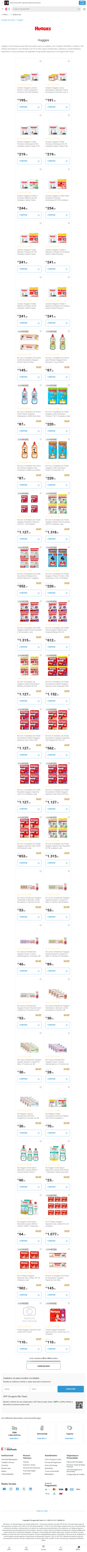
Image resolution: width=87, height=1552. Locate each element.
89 (49, 964)
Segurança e (72, 1456)
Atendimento (51, 1455)
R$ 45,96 (48, 1069)
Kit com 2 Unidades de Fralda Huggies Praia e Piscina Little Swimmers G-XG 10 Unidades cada (57, 576)
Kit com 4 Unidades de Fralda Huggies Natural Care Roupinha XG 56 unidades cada (57, 846)
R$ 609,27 (49, 745)
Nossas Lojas (6, 1468)
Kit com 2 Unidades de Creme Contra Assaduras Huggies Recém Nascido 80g (29, 360)
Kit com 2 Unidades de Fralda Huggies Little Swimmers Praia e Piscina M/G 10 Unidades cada (57, 468)
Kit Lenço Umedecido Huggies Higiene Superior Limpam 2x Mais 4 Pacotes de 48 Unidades (29, 1062)
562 (50, 748)
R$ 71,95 (20, 907)
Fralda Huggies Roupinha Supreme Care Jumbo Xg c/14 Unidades (57, 1332)
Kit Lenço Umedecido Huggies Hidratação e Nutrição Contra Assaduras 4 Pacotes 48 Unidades (57, 1008)
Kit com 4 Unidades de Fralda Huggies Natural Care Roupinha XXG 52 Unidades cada (57, 522)
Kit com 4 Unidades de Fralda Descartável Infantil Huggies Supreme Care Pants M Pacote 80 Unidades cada (57, 792)
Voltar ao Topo (42, 1511)
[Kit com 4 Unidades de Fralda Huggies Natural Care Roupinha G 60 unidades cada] (29, 612)
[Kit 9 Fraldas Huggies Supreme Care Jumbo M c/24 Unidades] (58, 1206)
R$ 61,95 (20, 961)
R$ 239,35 (49, 421)
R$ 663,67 (49, 637)
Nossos (27, 1456)
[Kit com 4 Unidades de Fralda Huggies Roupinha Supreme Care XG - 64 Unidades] (29, 504)
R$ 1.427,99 (49, 529)
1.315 (23, 640)
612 (50, 640)
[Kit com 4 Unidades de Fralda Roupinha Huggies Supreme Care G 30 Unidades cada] (29, 774)
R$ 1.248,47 (49, 691)
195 (22, 100)
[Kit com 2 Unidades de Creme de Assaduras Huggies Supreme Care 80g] (58, 1260)
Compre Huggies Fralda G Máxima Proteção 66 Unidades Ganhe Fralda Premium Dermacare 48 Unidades (57, 252)
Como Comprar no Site (53, 1459)
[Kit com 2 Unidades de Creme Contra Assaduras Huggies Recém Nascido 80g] (29, 342)
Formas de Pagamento (53, 1462)
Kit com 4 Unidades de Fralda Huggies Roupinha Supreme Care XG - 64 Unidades (28, 522)
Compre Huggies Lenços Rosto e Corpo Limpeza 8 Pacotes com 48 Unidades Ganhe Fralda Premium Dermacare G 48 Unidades (27, 90)
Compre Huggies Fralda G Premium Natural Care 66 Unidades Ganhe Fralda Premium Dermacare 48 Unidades (27, 198)
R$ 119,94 (49, 961)
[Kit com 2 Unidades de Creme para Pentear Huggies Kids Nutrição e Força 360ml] (58, 342)
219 (22, 154)
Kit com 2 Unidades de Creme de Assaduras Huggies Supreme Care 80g (57, 1278)
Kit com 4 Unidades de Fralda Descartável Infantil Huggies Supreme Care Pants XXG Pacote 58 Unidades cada (28, 738)
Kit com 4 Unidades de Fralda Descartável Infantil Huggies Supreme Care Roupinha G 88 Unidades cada (57, 684)
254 (50, 208)
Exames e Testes (29, 1465)
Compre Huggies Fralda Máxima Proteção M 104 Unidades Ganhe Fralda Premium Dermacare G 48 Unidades (27, 252)
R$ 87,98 (48, 1123)
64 (21, 1234)
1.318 (52, 532)
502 (22, 1288)
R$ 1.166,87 (49, 1231)
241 (22, 262)
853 (22, 856)
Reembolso (49, 1468)
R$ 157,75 (20, 367)
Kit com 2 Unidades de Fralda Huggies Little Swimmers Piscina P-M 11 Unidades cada (57, 414)
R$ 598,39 (20, 583)
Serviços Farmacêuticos (31, 1468)
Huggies (20, 20)
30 (49, 1018)
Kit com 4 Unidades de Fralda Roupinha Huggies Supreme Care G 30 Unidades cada (28, 792)
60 (21, 1180)
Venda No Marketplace (9, 1459)
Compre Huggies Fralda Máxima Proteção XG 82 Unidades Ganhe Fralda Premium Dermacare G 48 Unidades (27, 306)
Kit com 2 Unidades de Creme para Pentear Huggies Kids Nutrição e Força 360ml (57, 360)
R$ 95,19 (48, 367)
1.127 (23, 532)
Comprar (23, 107)
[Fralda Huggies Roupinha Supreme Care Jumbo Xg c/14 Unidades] (58, 1314)
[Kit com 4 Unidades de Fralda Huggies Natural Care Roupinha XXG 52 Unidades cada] (58, 504)
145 (22, 370)
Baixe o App (82, 3)
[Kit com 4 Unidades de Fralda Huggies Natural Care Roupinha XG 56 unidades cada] (58, 828)
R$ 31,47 (48, 1177)
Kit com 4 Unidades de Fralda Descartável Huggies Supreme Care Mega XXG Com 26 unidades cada (57, 738)
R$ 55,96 (48, 1015)
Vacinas (26, 1462)
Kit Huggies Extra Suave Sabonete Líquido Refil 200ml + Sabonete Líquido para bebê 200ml (57, 1170)
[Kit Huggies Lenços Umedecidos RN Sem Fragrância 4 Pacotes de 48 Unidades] (29, 1098)
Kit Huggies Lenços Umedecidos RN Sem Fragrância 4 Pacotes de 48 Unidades (28, 1116)
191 (50, 100)
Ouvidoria (4, 1465)
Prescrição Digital (29, 1471)
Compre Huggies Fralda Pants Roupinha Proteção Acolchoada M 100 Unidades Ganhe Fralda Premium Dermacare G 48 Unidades (57, 198)
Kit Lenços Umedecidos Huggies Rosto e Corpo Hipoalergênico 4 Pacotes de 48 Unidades (57, 1062)
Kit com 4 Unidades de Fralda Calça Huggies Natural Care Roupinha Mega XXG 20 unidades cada (57, 630)
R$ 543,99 (20, 1285)
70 (49, 1126)
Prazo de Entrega (51, 1465)
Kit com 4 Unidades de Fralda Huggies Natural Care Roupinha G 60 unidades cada (29, 630)
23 (49, 1180)
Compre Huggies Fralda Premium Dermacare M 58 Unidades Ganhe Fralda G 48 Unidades (28, 144)
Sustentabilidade (7, 1474)
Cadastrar (70, 1389)
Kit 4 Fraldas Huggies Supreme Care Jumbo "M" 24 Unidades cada (28, 1278)
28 (49, 1072)
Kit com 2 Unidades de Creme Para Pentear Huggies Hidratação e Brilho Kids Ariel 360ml (29, 414)
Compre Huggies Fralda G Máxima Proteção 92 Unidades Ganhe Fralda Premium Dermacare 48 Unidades (57, 306)
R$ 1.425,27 (21, 637)
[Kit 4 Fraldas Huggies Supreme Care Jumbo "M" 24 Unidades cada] (29, 1260)
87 (49, 370)
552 (22, 586)
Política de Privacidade (75, 1462)
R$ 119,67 (20, 1339)
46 (21, 964)
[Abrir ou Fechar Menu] (2, 9)
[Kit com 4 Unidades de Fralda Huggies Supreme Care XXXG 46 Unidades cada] (29, 828)
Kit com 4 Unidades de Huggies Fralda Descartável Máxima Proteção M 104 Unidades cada (28, 684)
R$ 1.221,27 (21, 529)
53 (21, 910)
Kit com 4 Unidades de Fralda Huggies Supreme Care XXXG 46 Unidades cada (29, 846)
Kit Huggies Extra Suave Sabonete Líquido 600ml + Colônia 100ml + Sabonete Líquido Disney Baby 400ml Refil (28, 1224)
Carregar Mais (43, 1366)
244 (22, 208)
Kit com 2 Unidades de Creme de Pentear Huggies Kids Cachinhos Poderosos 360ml (29, 468)
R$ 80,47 (20, 1177)
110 (22, 1342)
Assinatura (27, 1474)
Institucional (7, 1455)
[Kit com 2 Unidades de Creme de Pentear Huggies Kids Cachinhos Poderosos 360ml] (29, 450)
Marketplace (49, 1474)
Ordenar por (16, 14)
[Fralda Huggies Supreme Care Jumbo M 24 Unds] (29, 1314)
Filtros (5, 14)
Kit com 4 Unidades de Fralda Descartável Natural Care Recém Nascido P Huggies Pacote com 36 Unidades (28, 576)
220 (50, 424)
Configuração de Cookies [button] (75, 1474)
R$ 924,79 (20, 853)
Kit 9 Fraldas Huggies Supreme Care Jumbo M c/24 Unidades (57, 1224)
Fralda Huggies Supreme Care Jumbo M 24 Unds (29, 1331)
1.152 (52, 694)
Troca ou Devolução (52, 1471)
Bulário (3, 1471)
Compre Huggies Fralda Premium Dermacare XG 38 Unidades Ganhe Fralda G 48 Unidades (56, 144)
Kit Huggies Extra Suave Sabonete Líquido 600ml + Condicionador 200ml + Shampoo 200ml (27, 1170)
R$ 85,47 (20, 1231)
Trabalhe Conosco (7, 1462)
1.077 (52, 1234)
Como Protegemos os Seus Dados (74, 1470)
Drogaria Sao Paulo (8, 20)
